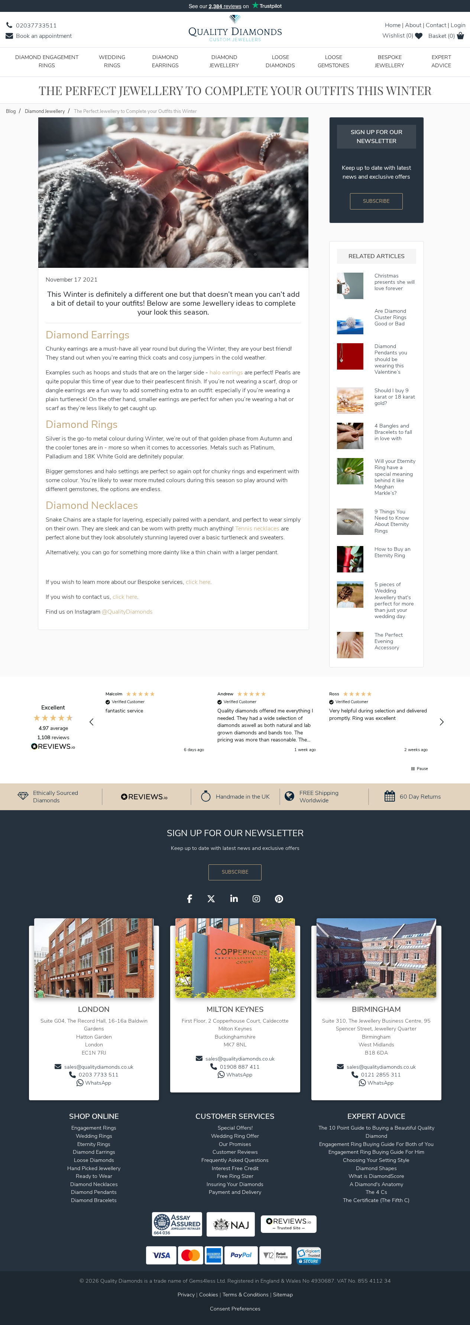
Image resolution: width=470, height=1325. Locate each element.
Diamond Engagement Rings (46, 61)
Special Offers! (235, 1127)
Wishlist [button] (398, 36)
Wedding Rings (112, 61)
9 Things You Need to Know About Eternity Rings (392, 521)
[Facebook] (189, 899)
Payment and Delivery (235, 1192)
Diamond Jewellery (224, 61)
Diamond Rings (81, 425)
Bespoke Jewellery (389, 61)
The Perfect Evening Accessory (389, 641)
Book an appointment (43, 36)
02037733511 (35, 26)
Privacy (186, 1294)
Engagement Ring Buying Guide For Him (376, 1152)
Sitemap (283, 1294)
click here (198, 582)
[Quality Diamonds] (235, 30)
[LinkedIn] (234, 899)
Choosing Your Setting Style (376, 1160)
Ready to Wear (94, 1176)
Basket (441, 36)
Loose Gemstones (333, 61)
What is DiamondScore (376, 1176)
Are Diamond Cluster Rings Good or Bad (390, 317)
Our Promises (235, 1144)
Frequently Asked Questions (235, 1160)
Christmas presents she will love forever (395, 282)
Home (393, 25)
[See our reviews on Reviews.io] (144, 796)
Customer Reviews (235, 1152)
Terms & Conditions (246, 1294)
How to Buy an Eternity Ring (393, 552)
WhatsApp (98, 1083)
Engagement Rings (93, 1127)
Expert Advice (441, 61)
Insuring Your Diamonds (235, 1184)
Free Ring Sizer (235, 1176)
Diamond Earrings (165, 61)
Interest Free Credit (235, 1168)
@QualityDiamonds (127, 612)
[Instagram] (256, 899)
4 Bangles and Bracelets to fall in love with (393, 432)
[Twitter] (211, 899)
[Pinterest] (279, 899)
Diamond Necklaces (92, 506)
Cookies (208, 1294)
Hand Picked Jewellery (93, 1168)
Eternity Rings (93, 1144)
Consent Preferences (235, 1308)
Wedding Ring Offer (235, 1136)
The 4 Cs (376, 1192)
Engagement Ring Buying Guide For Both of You (376, 1144)
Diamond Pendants (94, 1192)
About (413, 25)
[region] (266, 722)
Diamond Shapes (376, 1168)
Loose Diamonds (280, 61)
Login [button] (458, 25)
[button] (92, 722)
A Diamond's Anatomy (376, 1184)
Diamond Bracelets (94, 1200)
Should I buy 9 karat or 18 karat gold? (395, 397)
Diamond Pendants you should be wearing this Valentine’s (391, 359)
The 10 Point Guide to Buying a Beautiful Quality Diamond (376, 1132)
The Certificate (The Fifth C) (376, 1200)
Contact (436, 25)
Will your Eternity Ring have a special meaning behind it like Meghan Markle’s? (395, 477)
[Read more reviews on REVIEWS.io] (53, 747)
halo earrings (226, 372)
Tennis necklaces (257, 529)
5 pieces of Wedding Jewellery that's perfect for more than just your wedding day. (394, 600)
